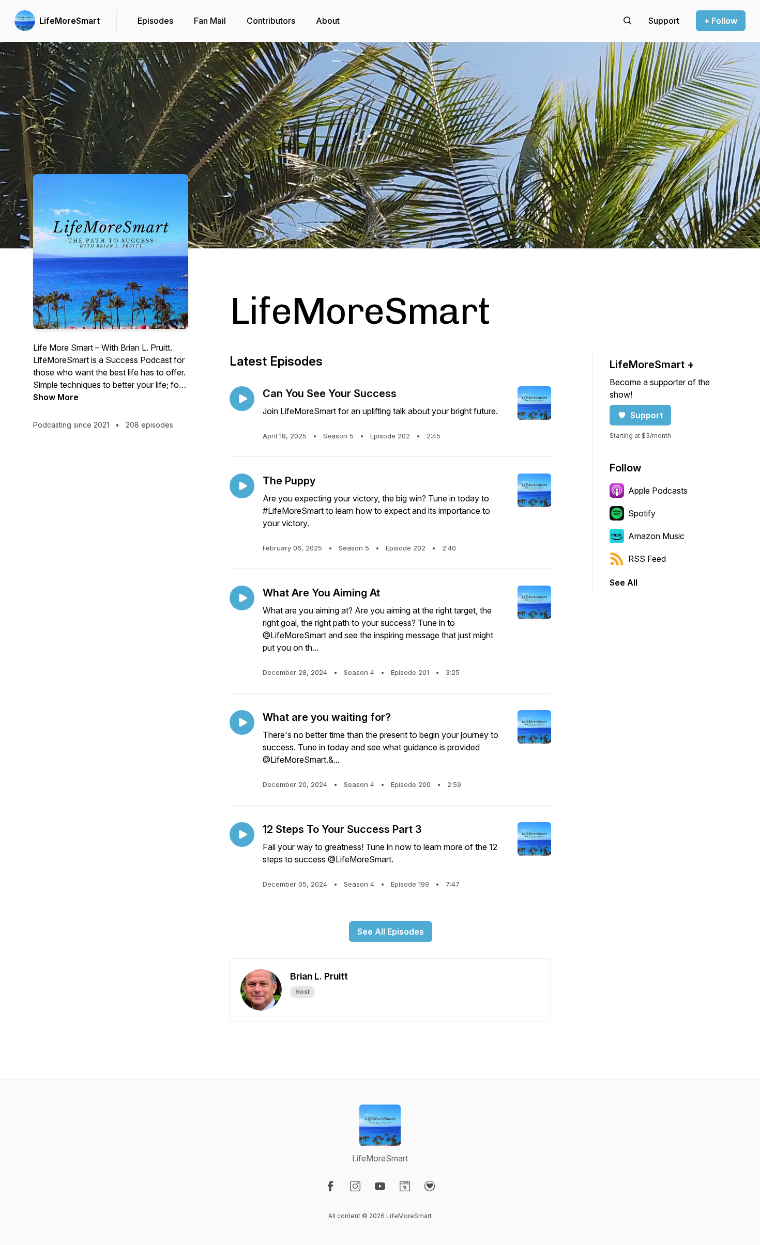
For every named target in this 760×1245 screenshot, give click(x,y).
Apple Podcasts (658, 490)
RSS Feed (647, 559)
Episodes (155, 20)
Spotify (642, 513)
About (328, 20)
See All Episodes (390, 931)
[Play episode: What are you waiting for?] (242, 722)
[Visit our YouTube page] (380, 1186)
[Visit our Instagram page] (355, 1186)
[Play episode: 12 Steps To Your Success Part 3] (242, 834)
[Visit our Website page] (405, 1186)
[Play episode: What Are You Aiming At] (242, 598)
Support (646, 415)
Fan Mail (210, 20)
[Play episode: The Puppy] (242, 486)
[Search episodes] (628, 20)
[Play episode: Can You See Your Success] (242, 398)
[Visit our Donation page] (429, 1186)
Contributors (271, 20)
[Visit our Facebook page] (330, 1186)
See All (623, 582)
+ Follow (720, 20)
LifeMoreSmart (69, 20)
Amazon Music (656, 536)
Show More (56, 397)
